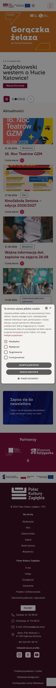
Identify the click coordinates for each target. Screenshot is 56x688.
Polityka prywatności (13, 335)
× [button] (50, 308)
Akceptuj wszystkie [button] (29, 365)
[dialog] (28, 343)
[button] (28, 378)
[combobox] (46, 308)
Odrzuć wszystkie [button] (29, 372)
